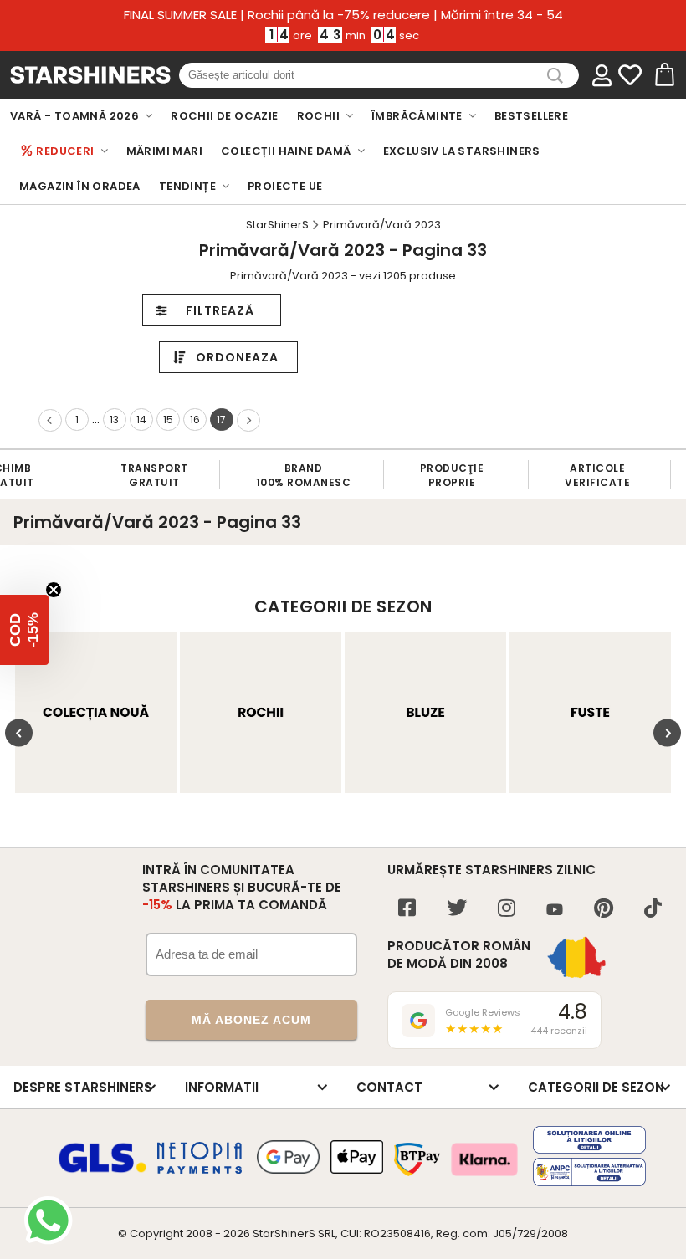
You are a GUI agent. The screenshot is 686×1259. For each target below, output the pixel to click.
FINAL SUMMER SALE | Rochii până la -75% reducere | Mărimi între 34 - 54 (343, 15)
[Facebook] (407, 910)
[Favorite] (630, 75)
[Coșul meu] (663, 75)
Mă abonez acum (251, 1019)
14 (141, 419)
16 (195, 419)
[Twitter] (457, 910)
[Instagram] (507, 910)
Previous (19, 733)
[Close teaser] (53, 589)
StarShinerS (284, 1233)
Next (667, 733)
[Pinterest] (603, 910)
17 (221, 419)
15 (168, 419)
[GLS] (103, 1170)
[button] (24, 630)
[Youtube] (554, 911)
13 (114, 419)
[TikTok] (653, 910)
